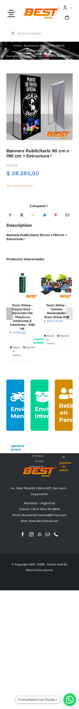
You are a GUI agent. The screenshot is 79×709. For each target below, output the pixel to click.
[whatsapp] (39, 534)
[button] (9, 313)
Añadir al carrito (7, 351)
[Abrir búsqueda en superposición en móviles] (39, 33)
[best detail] (42, 8)
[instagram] (31, 534)
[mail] (48, 534)
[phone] (56, 534)
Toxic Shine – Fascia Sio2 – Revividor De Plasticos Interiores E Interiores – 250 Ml (13, 317)
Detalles (20, 347)
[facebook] (23, 534)
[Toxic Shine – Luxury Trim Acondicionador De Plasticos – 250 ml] (47, 283)
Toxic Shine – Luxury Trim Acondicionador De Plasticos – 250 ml (47, 313)
